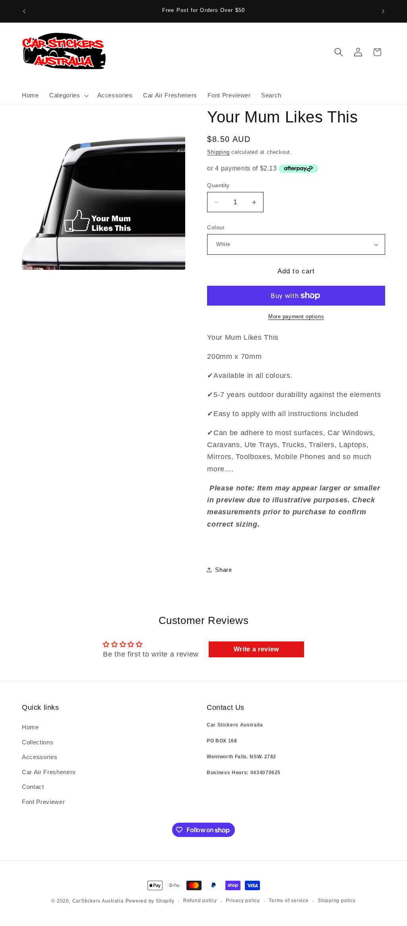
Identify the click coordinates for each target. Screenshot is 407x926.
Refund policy (200, 900)
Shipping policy (337, 900)
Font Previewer (43, 801)
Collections (37, 742)
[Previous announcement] (24, 11)
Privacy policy (243, 900)
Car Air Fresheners (49, 772)
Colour (216, 227)
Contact (33, 786)
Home (30, 727)
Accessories (39, 757)
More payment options (296, 317)
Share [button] (223, 569)
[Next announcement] (383, 11)
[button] (68, 95)
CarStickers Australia (98, 901)
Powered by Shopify (150, 901)
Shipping (218, 152)
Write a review (256, 649)
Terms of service (288, 900)
